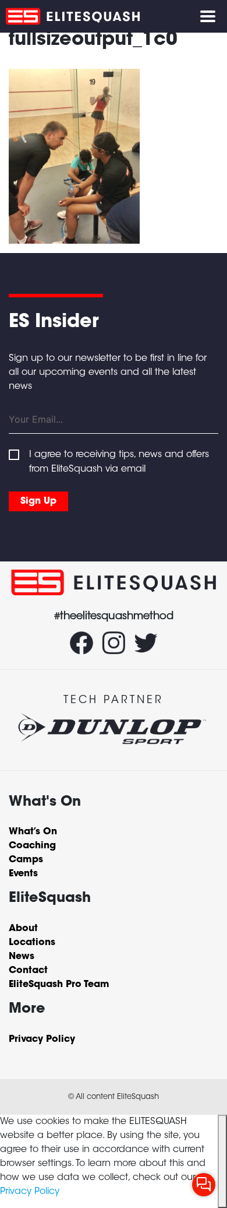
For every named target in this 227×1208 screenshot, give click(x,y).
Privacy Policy (29, 1191)
